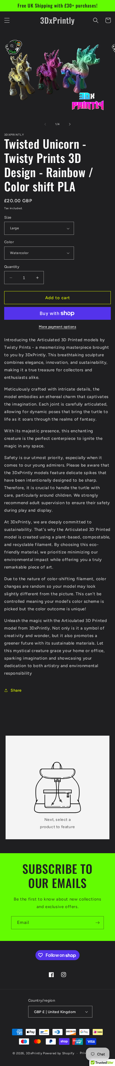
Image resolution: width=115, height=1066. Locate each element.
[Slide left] (45, 124)
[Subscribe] (97, 922)
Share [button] (16, 690)
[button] (7, 20)
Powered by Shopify (59, 1053)
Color (9, 242)
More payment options (57, 327)
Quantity (11, 267)
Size (7, 217)
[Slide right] (70, 124)
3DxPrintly (34, 1053)
